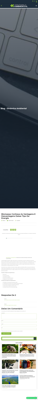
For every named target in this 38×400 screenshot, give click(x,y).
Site (1, 327)
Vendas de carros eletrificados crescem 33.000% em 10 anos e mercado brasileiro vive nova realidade (10, 371)
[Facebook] (32, 1)
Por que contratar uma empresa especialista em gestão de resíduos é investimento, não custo (27, 376)
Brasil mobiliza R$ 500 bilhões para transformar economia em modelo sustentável (9, 356)
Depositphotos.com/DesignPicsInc (11, 257)
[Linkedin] (36, 1)
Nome (2, 320)
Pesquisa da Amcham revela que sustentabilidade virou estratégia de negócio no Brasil (27, 371)
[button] (1, 5)
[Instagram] (34, 1)
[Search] (35, 338)
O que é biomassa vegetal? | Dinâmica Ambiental (10, 305)
